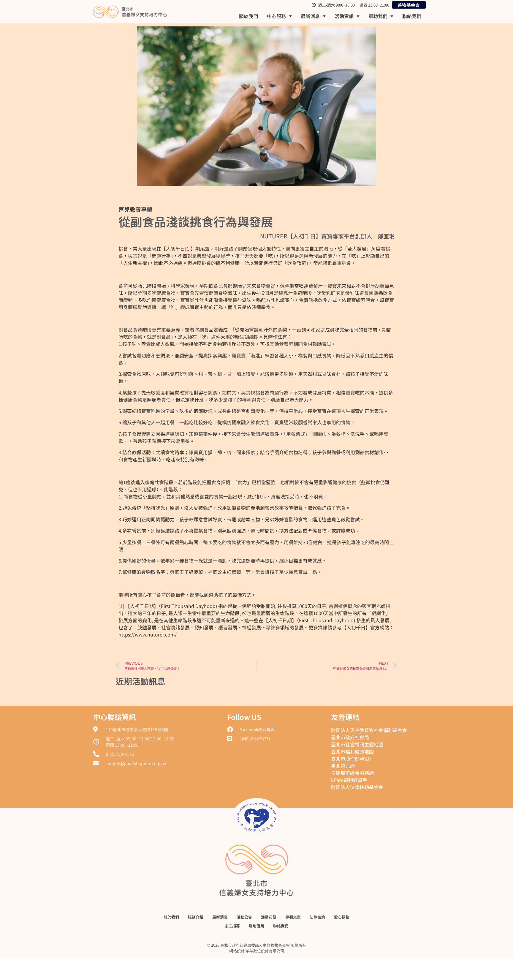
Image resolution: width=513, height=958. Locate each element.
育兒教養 (129, 209)
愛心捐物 (341, 917)
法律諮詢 (317, 917)
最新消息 (310, 16)
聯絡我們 (411, 16)
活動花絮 (268, 917)
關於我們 (248, 16)
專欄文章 (293, 917)
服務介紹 (195, 917)
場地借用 (256, 926)
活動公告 (244, 917)
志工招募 (232, 926)
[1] (188, 248)
